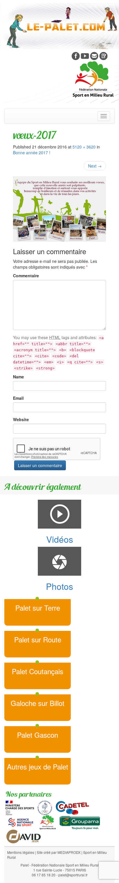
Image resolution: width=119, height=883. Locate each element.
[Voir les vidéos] (85, 55)
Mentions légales (20, 852)
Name (18, 377)
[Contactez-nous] (94, 55)
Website (21, 419)
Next (95, 166)
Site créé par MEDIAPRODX (59, 852)
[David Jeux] (23, 836)
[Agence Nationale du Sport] (20, 822)
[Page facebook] (76, 55)
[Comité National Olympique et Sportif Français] (45, 807)
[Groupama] (79, 822)
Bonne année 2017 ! (31, 152)
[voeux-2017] (59, 209)
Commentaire (26, 275)
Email (18, 398)
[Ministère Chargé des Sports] (19, 807)
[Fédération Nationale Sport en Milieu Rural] (48, 822)
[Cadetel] (72, 807)
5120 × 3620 (84, 147)
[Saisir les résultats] (103, 55)
